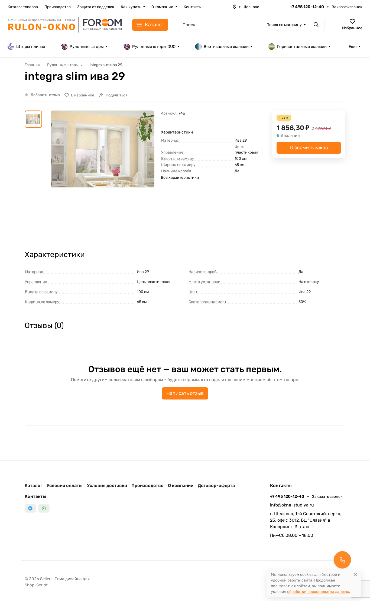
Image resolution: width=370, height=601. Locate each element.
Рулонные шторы (87, 46)
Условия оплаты (65, 485)
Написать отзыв (185, 393)
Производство (57, 7)
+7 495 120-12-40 (307, 6)
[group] (102, 175)
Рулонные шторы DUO (154, 46)
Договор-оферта (216, 485)
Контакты (193, 7)
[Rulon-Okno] (66, 24)
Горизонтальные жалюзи (302, 46)
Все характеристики (180, 177)
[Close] (355, 574)
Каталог (33, 485)
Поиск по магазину (284, 24)
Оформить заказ (309, 148)
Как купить (131, 7)
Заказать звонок (347, 7)
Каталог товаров (23, 7)
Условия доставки (107, 485)
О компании (162, 7)
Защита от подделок (95, 7)
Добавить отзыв (45, 95)
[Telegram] (30, 508)
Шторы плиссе (30, 46)
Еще (352, 46)
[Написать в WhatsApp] (44, 508)
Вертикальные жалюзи (226, 46)
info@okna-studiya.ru (292, 505)
